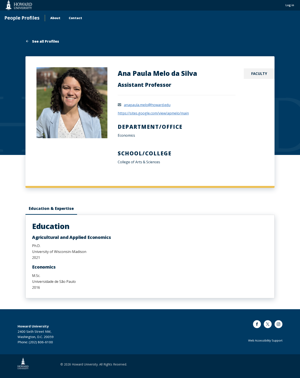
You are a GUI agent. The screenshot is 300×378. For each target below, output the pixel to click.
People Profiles (22, 18)
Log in (290, 5)
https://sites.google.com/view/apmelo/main (153, 113)
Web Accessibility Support (265, 340)
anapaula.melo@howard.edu (147, 104)
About (55, 18)
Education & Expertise (51, 208)
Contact (75, 18)
